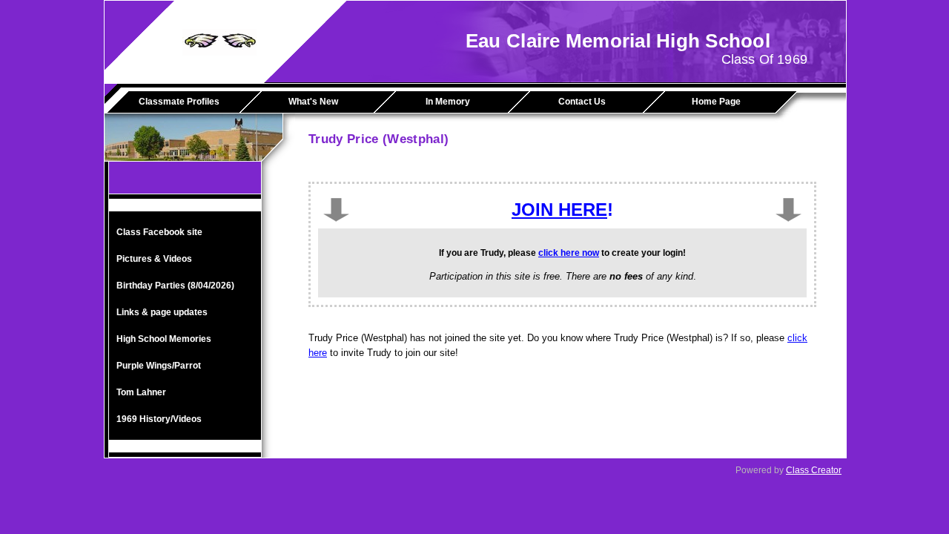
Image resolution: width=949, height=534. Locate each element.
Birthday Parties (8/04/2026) (175, 285)
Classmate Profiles (179, 101)
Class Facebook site (159, 232)
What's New (313, 101)
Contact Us (582, 101)
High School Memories (163, 339)
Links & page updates (162, 312)
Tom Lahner (141, 392)
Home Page (716, 101)
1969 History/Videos (159, 419)
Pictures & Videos (154, 259)
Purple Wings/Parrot (158, 365)
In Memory (448, 101)
